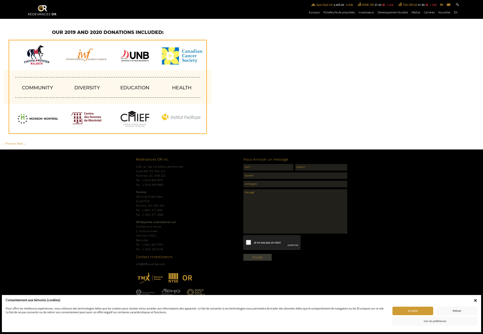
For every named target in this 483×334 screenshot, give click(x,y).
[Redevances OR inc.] (42, 10)
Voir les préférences (435, 321)
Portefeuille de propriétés (339, 12)
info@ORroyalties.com (150, 264)
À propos (314, 12)
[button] (475, 300)
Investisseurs (366, 12)
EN (455, 12)
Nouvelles (444, 12)
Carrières (429, 12)
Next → (21, 144)
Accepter (413, 311)
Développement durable (393, 12)
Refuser (457, 311)
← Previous (9, 144)
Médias (415, 12)
